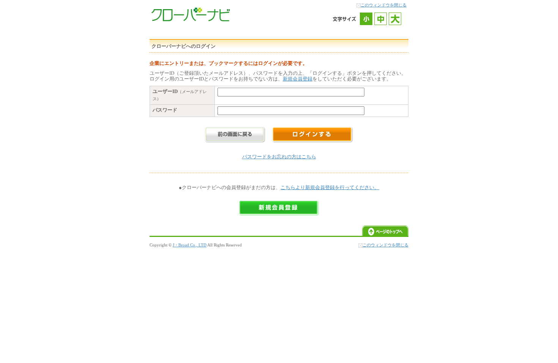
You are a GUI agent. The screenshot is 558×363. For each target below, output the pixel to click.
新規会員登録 (297, 79)
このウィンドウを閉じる (384, 5)
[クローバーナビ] (190, 19)
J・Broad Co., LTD (189, 245)
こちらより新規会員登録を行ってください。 (330, 187)
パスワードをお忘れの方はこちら (279, 156)
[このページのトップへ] (385, 234)
